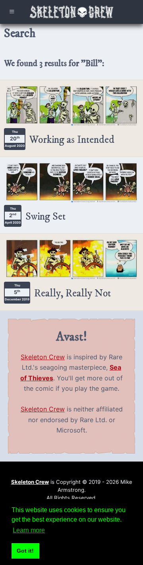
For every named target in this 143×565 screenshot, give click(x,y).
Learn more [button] (29, 530)
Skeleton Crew (43, 357)
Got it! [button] (25, 550)
